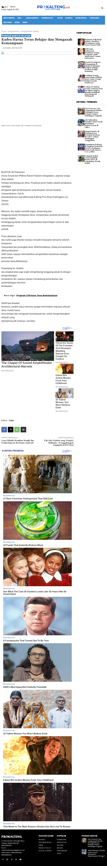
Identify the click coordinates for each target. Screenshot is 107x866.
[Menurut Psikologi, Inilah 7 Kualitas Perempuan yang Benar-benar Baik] (81, 42)
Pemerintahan (13, 31)
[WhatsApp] (17, 429)
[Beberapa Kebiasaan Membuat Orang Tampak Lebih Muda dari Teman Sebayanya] (81, 51)
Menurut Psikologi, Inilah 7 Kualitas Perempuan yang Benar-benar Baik (93, 42)
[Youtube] (20, 859)
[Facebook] (4, 429)
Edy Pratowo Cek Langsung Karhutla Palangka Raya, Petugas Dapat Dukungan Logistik (93, 112)
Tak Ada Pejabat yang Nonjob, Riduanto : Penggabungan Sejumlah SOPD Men (59, 443)
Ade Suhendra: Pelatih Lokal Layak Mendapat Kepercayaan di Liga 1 (94, 123)
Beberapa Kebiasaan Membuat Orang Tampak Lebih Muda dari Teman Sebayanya (92, 53)
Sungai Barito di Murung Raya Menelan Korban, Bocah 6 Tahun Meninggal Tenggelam (92, 136)
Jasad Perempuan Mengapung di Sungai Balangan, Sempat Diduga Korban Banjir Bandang (92, 66)
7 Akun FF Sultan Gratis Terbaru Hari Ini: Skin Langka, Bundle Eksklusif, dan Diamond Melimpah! (94, 91)
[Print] (23, 429)
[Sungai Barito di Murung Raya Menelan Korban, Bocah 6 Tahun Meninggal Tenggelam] (81, 134)
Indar (11, 420)
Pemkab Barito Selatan (30, 31)
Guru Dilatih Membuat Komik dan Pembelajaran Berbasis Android (17, 441)
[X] (10, 429)
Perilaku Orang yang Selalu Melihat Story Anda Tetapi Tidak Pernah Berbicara (93, 79)
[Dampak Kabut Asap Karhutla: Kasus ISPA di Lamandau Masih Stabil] (81, 158)
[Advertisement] (37, 149)
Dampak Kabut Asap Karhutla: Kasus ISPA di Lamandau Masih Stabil (92, 159)
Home (3, 31)
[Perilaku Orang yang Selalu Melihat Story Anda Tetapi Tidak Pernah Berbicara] (81, 78)
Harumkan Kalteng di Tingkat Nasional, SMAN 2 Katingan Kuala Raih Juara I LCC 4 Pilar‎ (94, 148)
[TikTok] (11, 859)
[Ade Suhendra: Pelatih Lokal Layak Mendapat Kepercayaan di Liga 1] (81, 122)
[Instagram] (7, 859)
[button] (102, 7)
